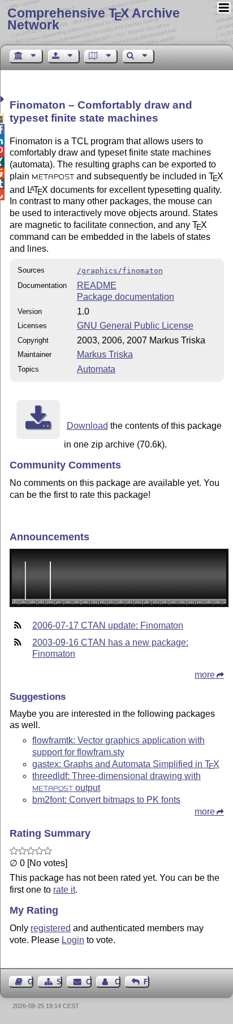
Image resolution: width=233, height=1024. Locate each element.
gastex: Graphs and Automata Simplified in (125, 764)
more (205, 674)
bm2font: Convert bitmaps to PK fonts (106, 799)
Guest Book (30, 982)
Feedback (146, 982)
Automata (96, 369)
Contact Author (117, 982)
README (96, 285)
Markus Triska (105, 354)
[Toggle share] (4, 99)
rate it (64, 889)
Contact (88, 982)
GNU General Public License (135, 325)
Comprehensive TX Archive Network (93, 19)
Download (87, 426)
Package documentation (125, 297)
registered (51, 928)
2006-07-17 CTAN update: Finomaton (107, 625)
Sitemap (59, 982)
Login (73, 940)
